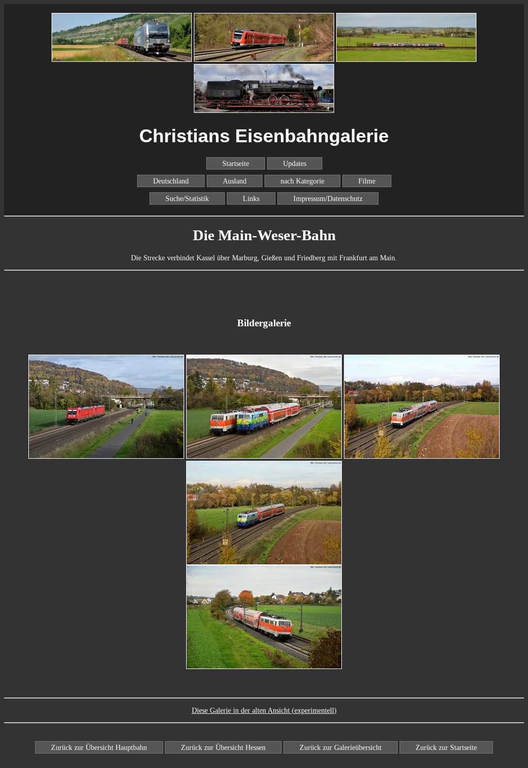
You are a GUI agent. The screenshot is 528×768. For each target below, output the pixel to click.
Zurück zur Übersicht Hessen (223, 747)
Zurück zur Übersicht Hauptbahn (99, 747)
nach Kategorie (302, 181)
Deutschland (171, 181)
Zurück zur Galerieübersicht (341, 747)
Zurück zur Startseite (446, 747)
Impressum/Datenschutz (327, 198)
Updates (294, 163)
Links (251, 198)
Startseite (235, 163)
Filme (366, 181)
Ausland (234, 181)
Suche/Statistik (187, 198)
